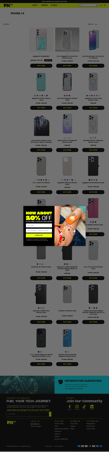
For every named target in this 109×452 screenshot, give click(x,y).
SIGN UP (39, 235)
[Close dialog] (84, 207)
